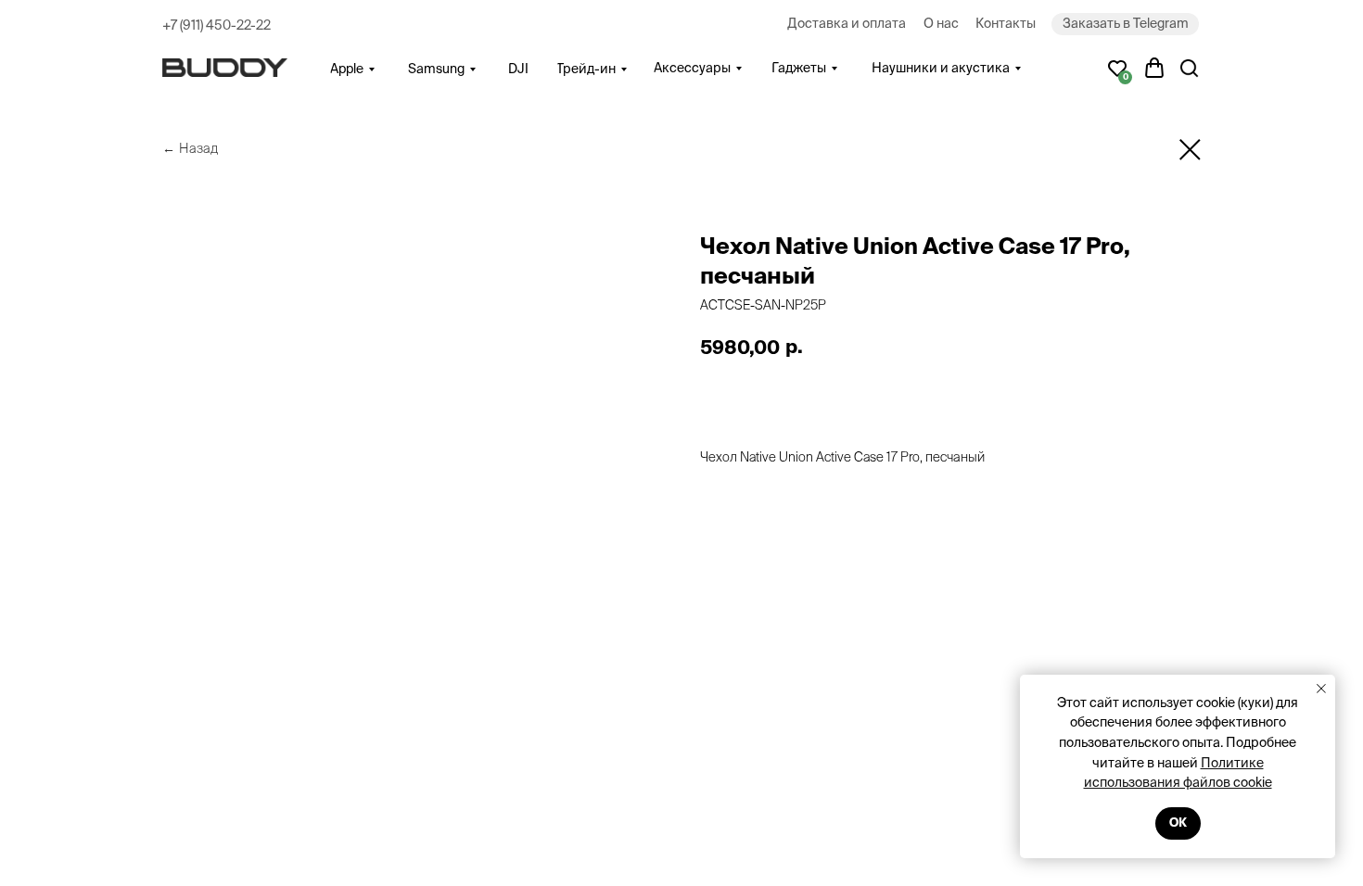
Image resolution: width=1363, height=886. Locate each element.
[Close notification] (1321, 688)
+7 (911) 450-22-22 (216, 25)
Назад (198, 148)
